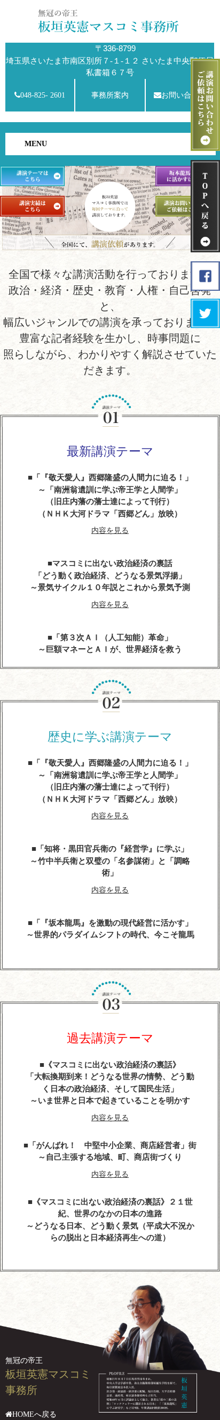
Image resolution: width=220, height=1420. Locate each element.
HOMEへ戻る (34, 1414)
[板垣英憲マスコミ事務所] (110, 20)
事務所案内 (110, 95)
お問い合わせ (183, 95)
